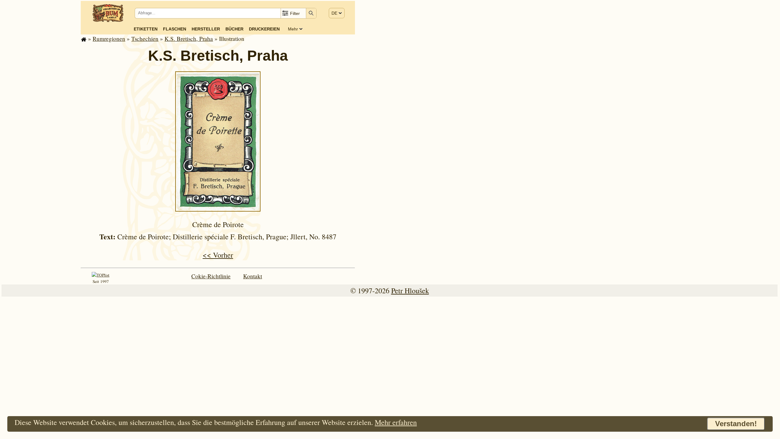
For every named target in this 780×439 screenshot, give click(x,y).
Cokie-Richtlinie (211, 276)
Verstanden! (736, 423)
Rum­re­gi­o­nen (109, 38)
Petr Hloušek (410, 290)
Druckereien (264, 29)
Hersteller (206, 29)
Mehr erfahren (396, 422)
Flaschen (174, 29)
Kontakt (252, 276)
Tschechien (144, 38)
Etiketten (146, 29)
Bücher (234, 29)
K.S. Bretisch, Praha (189, 38)
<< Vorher (218, 255)
